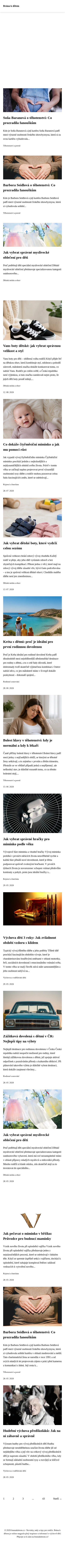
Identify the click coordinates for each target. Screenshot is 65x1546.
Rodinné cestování (11, 682)
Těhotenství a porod (11, 146)
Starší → (57, 1498)
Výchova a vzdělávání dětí (14, 978)
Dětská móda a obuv (12, 280)
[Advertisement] (32, 46)
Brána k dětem (11, 6)
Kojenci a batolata (11, 484)
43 (43, 1498)
